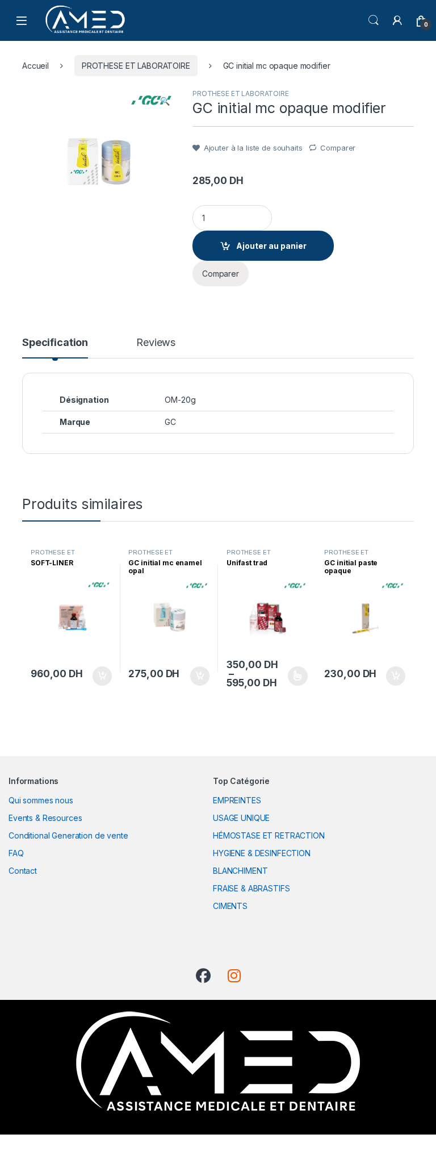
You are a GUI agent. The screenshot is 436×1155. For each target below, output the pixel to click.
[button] (165, 101)
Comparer (337, 147)
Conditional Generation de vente (68, 835)
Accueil (35, 65)
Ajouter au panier (271, 246)
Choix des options (294, 676)
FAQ (16, 853)
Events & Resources (45, 818)
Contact (23, 870)
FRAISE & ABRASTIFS (251, 888)
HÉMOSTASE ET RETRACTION (269, 835)
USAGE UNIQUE (241, 818)
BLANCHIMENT (240, 870)
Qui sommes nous (41, 800)
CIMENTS (230, 906)
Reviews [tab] (155, 342)
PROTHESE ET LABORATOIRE (136, 65)
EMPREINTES (237, 800)
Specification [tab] (55, 342)
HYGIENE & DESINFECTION (262, 853)
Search (373, 20)
